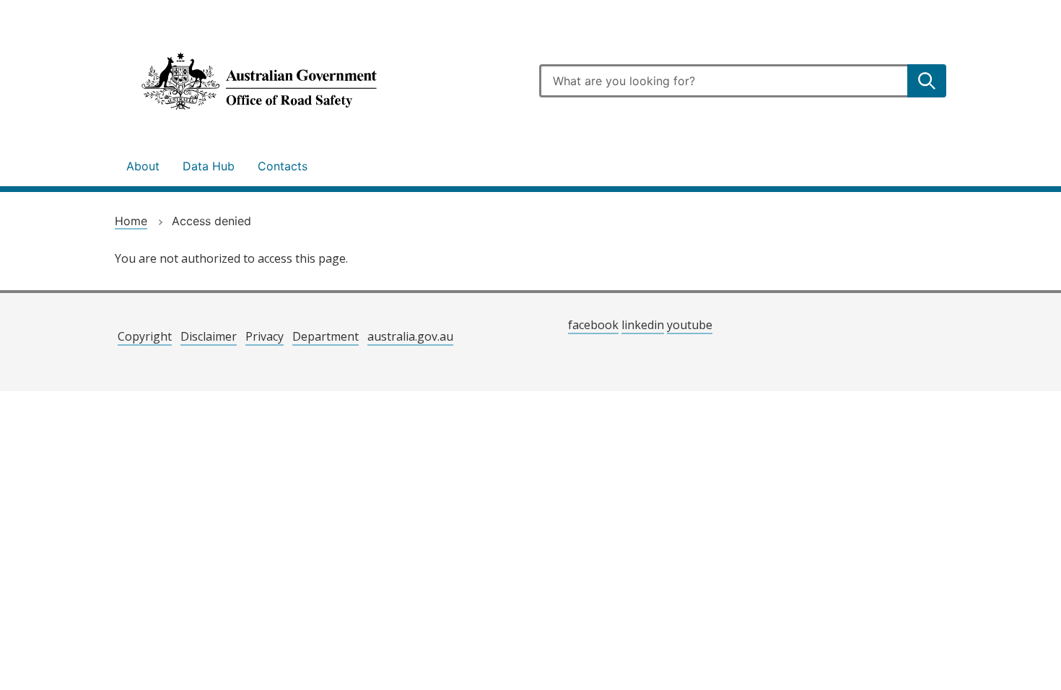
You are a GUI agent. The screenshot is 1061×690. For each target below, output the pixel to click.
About (143, 166)
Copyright (145, 336)
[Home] (318, 81)
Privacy (264, 336)
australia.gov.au (410, 336)
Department (325, 336)
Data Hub (209, 166)
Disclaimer (208, 336)
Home (131, 221)
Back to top (998, 669)
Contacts (282, 166)
